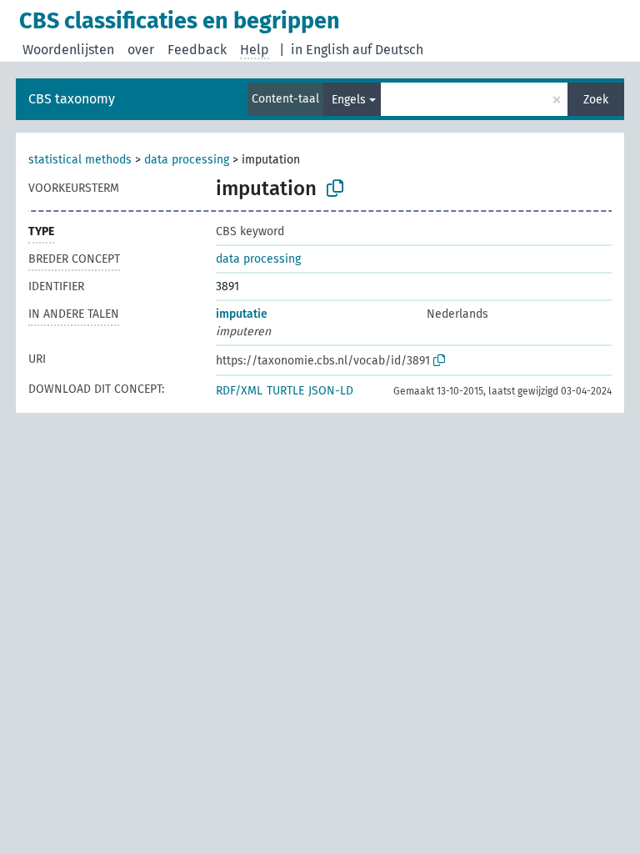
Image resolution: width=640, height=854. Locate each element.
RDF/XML (239, 391)
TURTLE (285, 391)
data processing (186, 160)
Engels (349, 100)
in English (320, 50)
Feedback (197, 50)
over (141, 50)
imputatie (242, 314)
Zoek (595, 100)
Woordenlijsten (68, 50)
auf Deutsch (387, 50)
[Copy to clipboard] (335, 188)
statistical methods (80, 160)
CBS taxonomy (71, 99)
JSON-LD (330, 391)
